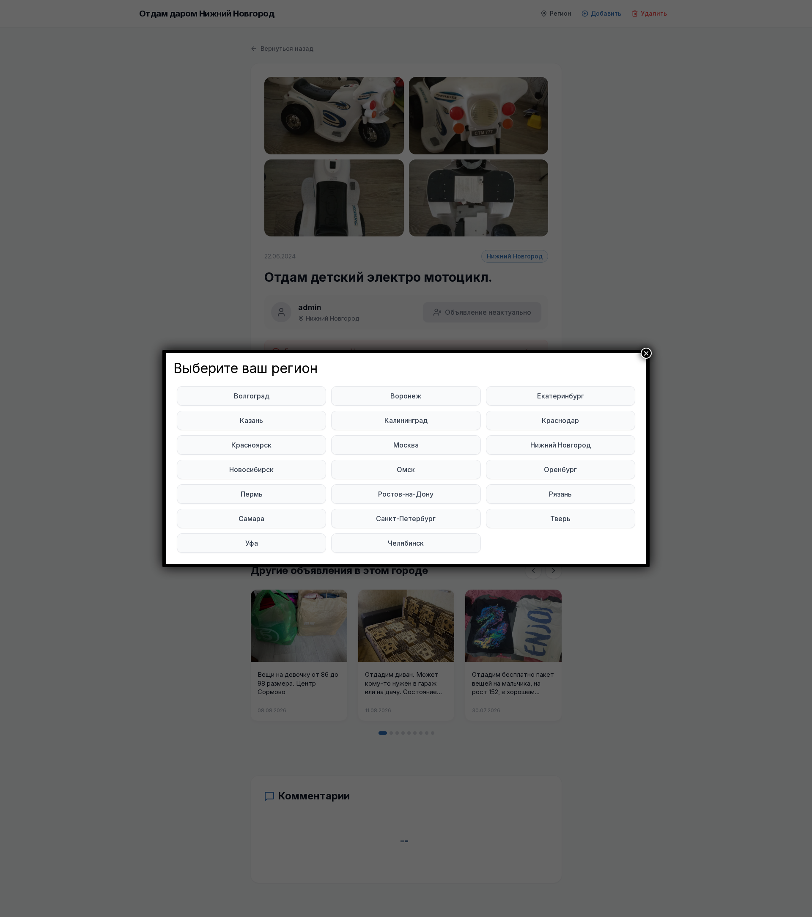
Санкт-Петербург (406, 518)
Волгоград (251, 396)
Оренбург (560, 469)
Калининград (406, 420)
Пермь (252, 494)
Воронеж (406, 396)
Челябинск (406, 543)
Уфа (251, 543)
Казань (251, 420)
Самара (251, 518)
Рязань (560, 494)
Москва (406, 445)
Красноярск (251, 445)
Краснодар (560, 420)
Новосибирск (251, 469)
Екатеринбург (560, 396)
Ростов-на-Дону (405, 494)
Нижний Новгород (560, 445)
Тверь (560, 518)
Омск (406, 469)
